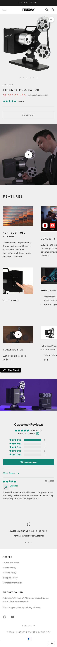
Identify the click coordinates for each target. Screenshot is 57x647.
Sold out (28, 115)
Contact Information (12, 582)
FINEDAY (8, 85)
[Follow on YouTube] (12, 616)
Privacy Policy (9, 567)
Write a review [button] (28, 462)
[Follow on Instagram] (4, 616)
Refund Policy (9, 572)
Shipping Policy (10, 577)
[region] (28, 529)
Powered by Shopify (38, 632)
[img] (9, 481)
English (27, 626)
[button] (10, 101)
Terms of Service (11, 562)
